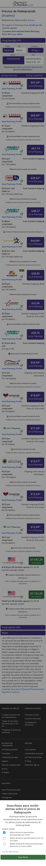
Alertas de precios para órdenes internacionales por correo (22, 833)
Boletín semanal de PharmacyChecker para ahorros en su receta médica (26, 845)
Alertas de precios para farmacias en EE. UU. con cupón (27, 839)
